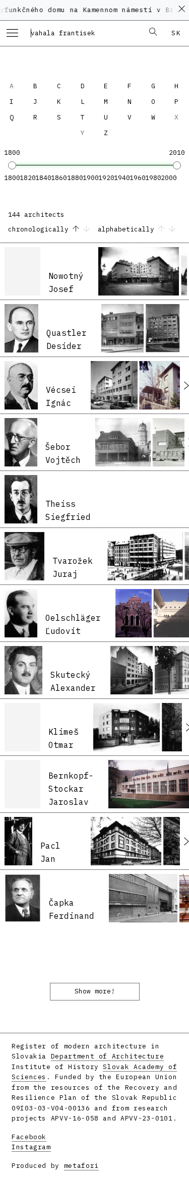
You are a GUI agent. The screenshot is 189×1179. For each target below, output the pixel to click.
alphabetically (128, 229)
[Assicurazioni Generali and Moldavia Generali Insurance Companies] (131, 670)
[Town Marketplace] (143, 898)
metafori (81, 1165)
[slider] (12, 165)
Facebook (29, 1137)
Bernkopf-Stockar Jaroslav (71, 788)
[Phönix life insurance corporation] (114, 385)
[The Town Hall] (123, 442)
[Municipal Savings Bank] (145, 556)
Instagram (31, 1147)
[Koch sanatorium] (126, 727)
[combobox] (84, 32)
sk (176, 33)
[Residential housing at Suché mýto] (162, 328)
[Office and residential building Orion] (122, 328)
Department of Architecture (107, 1056)
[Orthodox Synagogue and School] (133, 613)
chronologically (40, 229)
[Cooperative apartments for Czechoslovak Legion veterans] (126, 841)
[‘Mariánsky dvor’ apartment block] (138, 271)
